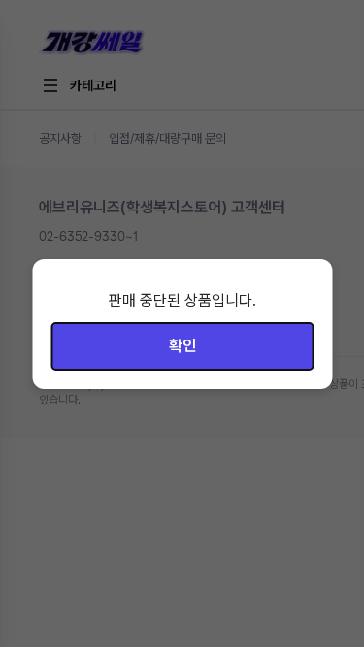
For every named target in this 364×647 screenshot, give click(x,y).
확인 (182, 346)
